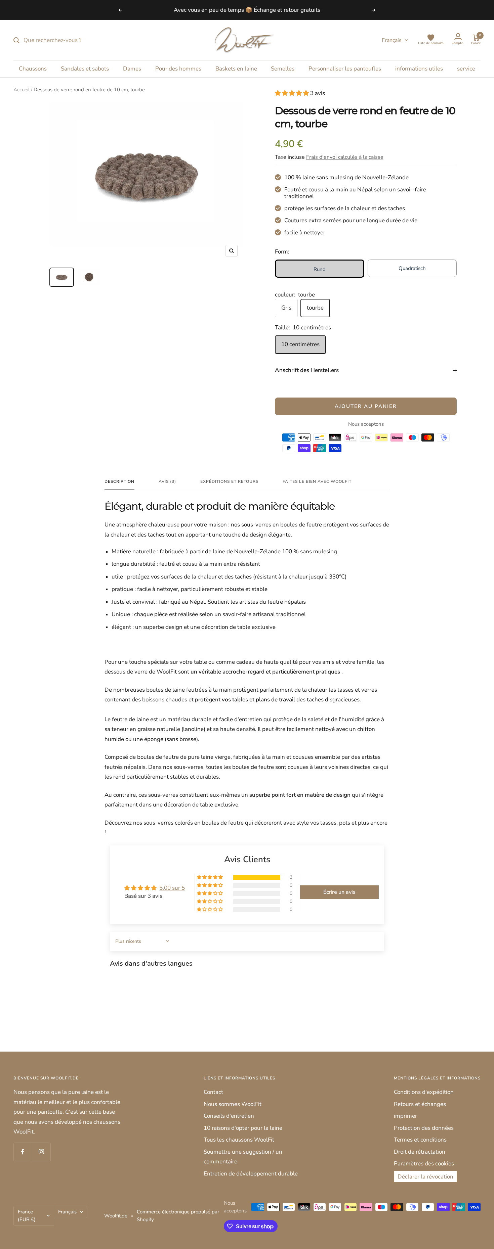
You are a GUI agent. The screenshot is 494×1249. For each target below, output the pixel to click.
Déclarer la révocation (425, 1177)
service (466, 69)
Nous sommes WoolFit (232, 1104)
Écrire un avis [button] (339, 892)
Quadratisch (412, 268)
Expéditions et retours (229, 481)
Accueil (21, 89)
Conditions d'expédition (424, 1092)
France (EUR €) (27, 1215)
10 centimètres (300, 344)
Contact (213, 1092)
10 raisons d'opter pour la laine (243, 1128)
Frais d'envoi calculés (332, 157)
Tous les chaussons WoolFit (239, 1140)
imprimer (405, 1116)
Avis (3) (167, 481)
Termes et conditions (420, 1140)
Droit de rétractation (419, 1152)
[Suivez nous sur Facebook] (22, 1152)
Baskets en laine (236, 69)
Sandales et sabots (85, 69)
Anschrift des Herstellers (307, 370)
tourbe (315, 308)
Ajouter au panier (366, 406)
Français (392, 40)
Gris (286, 308)
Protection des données (424, 1128)
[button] (292, 93)
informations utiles (419, 69)
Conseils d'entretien (229, 1116)
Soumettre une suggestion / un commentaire (243, 1156)
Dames (132, 69)
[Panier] (476, 38)
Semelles (282, 69)
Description (119, 481)
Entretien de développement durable (251, 1173)
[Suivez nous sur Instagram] (41, 1152)
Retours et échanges (420, 1104)
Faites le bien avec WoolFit (317, 481)
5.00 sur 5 (172, 888)
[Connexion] (457, 38)
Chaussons (33, 69)
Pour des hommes (178, 69)
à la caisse (344, 157)
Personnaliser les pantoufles (344, 69)
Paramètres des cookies (424, 1163)
